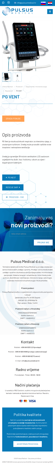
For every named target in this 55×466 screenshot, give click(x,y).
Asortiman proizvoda (27, 444)
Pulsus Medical (7, 86)
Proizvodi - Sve (16, 197)
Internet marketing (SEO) (45, 462)
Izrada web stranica (19, 462)
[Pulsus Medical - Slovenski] (42, 3)
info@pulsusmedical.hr (26, 3)
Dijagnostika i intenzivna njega (36, 86)
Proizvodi (19, 86)
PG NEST (11, 177)
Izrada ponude (13, 118)
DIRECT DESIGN (7, 462)
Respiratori (9, 91)
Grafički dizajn (31, 462)
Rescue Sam (12, 187)
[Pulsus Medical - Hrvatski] (49, 3)
